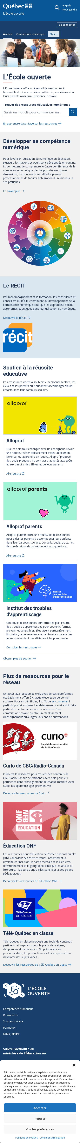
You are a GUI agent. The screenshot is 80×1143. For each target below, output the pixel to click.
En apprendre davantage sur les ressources (30, 123)
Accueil (7, 34)
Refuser (40, 1118)
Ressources (10, 1015)
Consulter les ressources (21, 647)
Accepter (40, 1108)
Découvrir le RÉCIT (15, 318)
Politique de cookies (26, 1137)
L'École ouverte (13, 13)
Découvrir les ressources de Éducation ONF (30, 881)
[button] (74, 1065)
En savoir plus (11, 191)
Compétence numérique (30, 34)
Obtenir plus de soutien (17, 658)
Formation (9, 1027)
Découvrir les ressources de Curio (24, 793)
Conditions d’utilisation (52, 1137)
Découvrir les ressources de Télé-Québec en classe (35, 964)
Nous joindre (70, 9)
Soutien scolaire (13, 1021)
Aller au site (13, 473)
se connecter (60, 701)
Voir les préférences (40, 1129)
